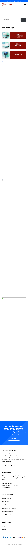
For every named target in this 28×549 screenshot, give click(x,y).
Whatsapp (14, 438)
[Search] (23, 19)
